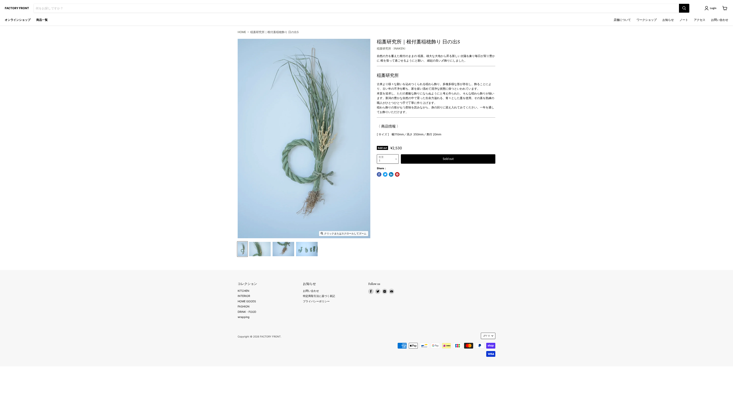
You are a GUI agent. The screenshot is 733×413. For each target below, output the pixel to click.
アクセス (699, 20)
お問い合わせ (719, 20)
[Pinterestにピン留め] (397, 174)
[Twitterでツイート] (385, 174)
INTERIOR (244, 296)
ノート (684, 20)
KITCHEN (243, 290)
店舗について (622, 20)
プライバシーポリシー (316, 301)
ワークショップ (647, 20)
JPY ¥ (486, 335)
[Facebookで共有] (379, 174)
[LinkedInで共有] (391, 174)
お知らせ (668, 20)
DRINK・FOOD (247, 311)
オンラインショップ (18, 20)
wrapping (243, 317)
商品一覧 (42, 20)
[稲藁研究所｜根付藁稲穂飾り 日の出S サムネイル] (242, 249)
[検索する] (684, 8)
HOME (242, 32)
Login (713, 8)
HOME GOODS (247, 301)
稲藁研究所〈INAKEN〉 (392, 48)
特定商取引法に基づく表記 (319, 296)
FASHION (243, 306)
